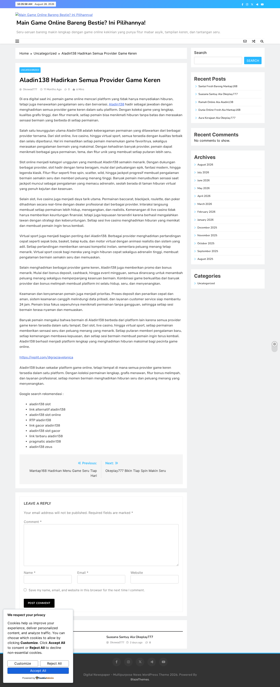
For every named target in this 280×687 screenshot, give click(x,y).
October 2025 (205, 243)
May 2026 (203, 188)
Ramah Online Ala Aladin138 (215, 102)
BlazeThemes (140, 679)
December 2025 (207, 227)
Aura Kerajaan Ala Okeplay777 (217, 118)
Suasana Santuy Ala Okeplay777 (129, 637)
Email (82, 573)
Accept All (38, 671)
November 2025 (207, 235)
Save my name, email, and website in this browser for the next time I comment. (87, 590)
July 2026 (203, 172)
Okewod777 (30, 89)
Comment (33, 522)
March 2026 (204, 204)
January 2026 (205, 220)
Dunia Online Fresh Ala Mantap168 (219, 110)
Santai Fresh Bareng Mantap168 (217, 86)
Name (29, 573)
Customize (22, 663)
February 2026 (206, 212)
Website (137, 573)
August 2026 (205, 165)
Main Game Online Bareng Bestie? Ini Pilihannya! (81, 23)
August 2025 (205, 259)
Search (200, 52)
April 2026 (204, 196)
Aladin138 (116, 104)
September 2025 (207, 251)
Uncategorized (30, 70)
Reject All (54, 663)
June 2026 (203, 180)
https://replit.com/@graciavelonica (46, 357)
